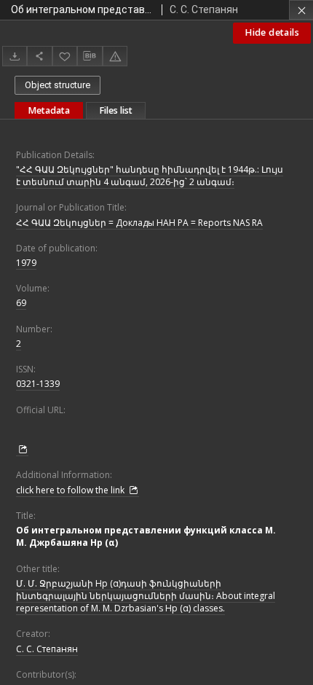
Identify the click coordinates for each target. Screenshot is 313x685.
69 (21, 303)
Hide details (272, 32)
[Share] (39, 56)
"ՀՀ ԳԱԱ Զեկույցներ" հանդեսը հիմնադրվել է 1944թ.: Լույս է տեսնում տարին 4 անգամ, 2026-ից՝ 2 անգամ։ (149, 175)
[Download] (14, 56)
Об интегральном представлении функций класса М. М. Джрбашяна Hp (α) (146, 536)
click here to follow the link (71, 490)
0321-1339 (38, 383)
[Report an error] (115, 56)
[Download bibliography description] (89, 56)
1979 (26, 263)
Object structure (57, 84)
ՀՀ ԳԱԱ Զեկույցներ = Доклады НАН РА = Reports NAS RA (139, 222)
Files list (115, 110)
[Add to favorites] (64, 56)
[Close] (301, 10)
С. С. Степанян (47, 649)
